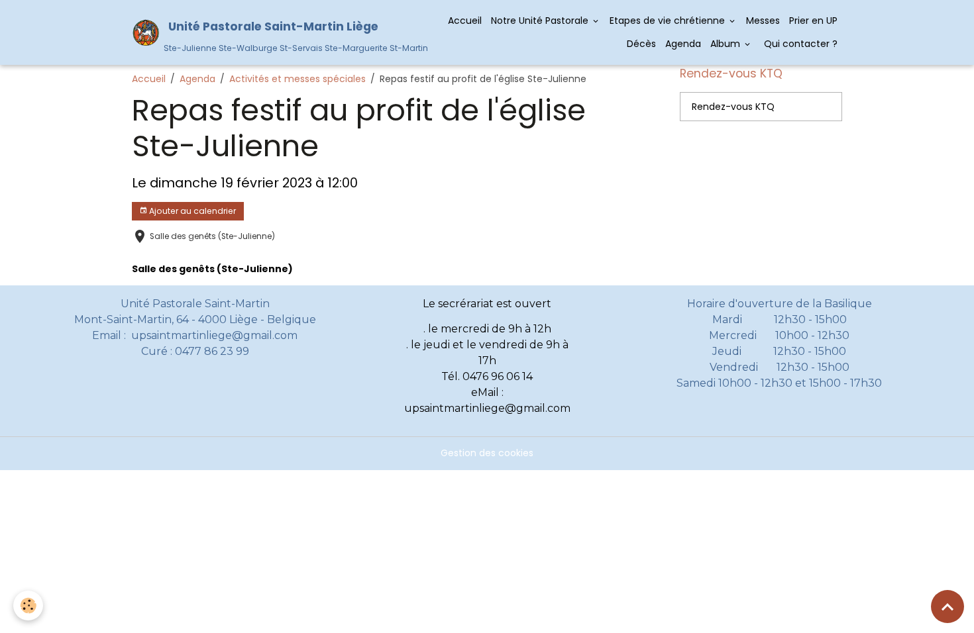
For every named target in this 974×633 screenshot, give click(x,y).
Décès (641, 43)
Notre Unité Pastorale (541, 20)
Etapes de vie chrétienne (669, 20)
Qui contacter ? (799, 43)
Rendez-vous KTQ (733, 106)
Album (726, 43)
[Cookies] (28, 605)
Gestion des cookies (487, 453)
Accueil (465, 20)
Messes (763, 20)
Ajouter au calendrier (191, 211)
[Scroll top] (947, 606)
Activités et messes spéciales (297, 78)
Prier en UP (813, 20)
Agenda (683, 43)
